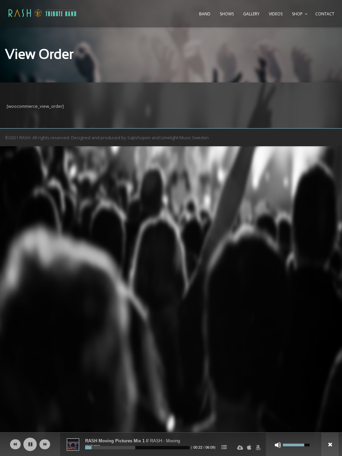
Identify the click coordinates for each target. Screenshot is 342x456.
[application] (171, 444)
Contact (324, 14)
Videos (276, 14)
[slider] (137, 447)
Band (204, 14)
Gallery (251, 14)
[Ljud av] (278, 445)
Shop (297, 14)
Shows (227, 14)
